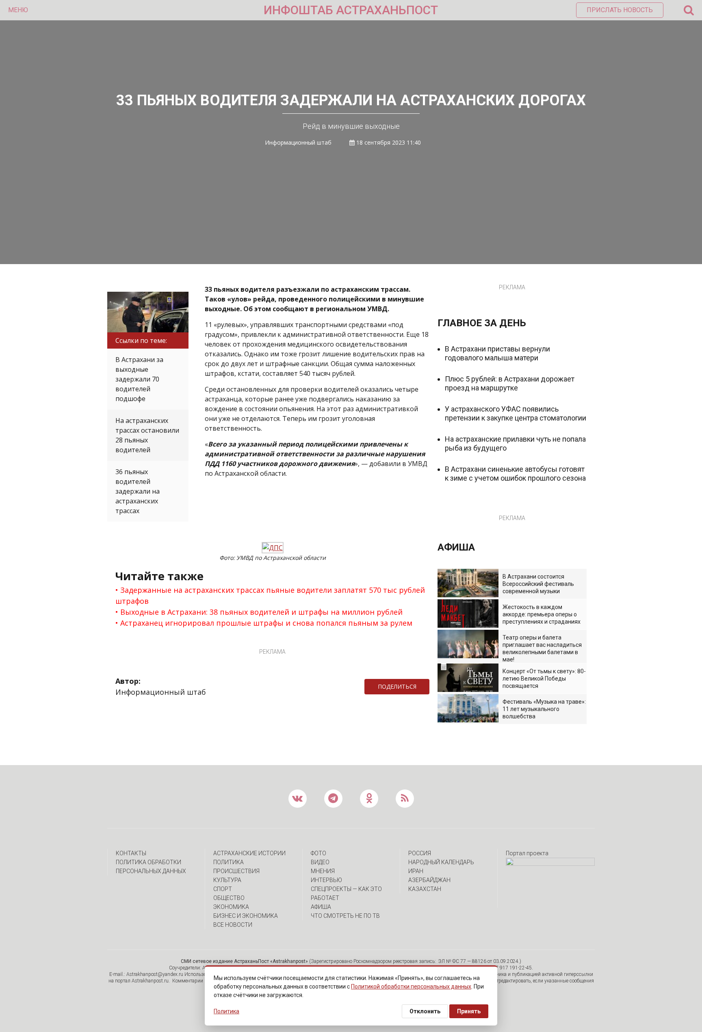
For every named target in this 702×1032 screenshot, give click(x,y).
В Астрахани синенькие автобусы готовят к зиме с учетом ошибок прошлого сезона (515, 473)
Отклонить (425, 1011)
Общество (229, 898)
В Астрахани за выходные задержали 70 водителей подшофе (139, 379)
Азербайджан (429, 880)
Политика (228, 862)
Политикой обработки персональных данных (411, 986)
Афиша (321, 907)
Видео (320, 862)
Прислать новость (620, 10)
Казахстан (424, 889)
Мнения (323, 871)
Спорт (222, 889)
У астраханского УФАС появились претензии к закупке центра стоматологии (515, 413)
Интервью (326, 880)
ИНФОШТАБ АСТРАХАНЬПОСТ (351, 10)
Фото (318, 853)
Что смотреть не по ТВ (345, 916)
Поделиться (397, 686)
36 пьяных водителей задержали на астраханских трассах (137, 491)
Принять (469, 1011)
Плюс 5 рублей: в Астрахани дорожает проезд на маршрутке (509, 383)
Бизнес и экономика (245, 916)
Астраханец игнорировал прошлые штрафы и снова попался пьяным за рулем (266, 623)
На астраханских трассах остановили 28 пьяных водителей (147, 435)
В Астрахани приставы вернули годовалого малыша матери (497, 353)
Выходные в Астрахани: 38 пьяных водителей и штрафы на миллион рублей (261, 612)
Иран (415, 871)
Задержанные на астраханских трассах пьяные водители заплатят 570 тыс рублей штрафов (270, 595)
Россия (419, 853)
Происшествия (236, 871)
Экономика (231, 907)
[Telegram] (433, 687)
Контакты (131, 853)
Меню (18, 10)
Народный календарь (441, 862)
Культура (227, 880)
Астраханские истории (249, 853)
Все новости (232, 924)
